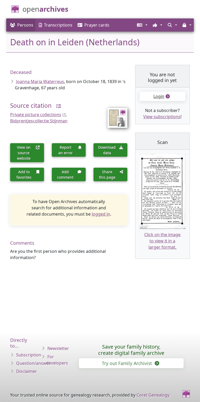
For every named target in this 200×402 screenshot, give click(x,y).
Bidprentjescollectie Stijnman (38, 121)
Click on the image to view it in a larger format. (162, 241)
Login (158, 96)
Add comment (65, 174)
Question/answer (33, 363)
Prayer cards (96, 25)
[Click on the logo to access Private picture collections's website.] (114, 114)
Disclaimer (26, 371)
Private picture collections (35, 114)
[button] (142, 25)
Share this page (107, 174)
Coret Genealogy (153, 395)
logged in (101, 214)
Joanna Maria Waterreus (40, 81)
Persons (25, 25)
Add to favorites (24, 174)
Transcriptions (58, 25)
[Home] (186, 394)
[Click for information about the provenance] (57, 106)
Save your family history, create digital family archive (131, 349)
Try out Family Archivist (127, 363)
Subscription (28, 355)
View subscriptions (161, 117)
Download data (107, 150)
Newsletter (58, 348)
